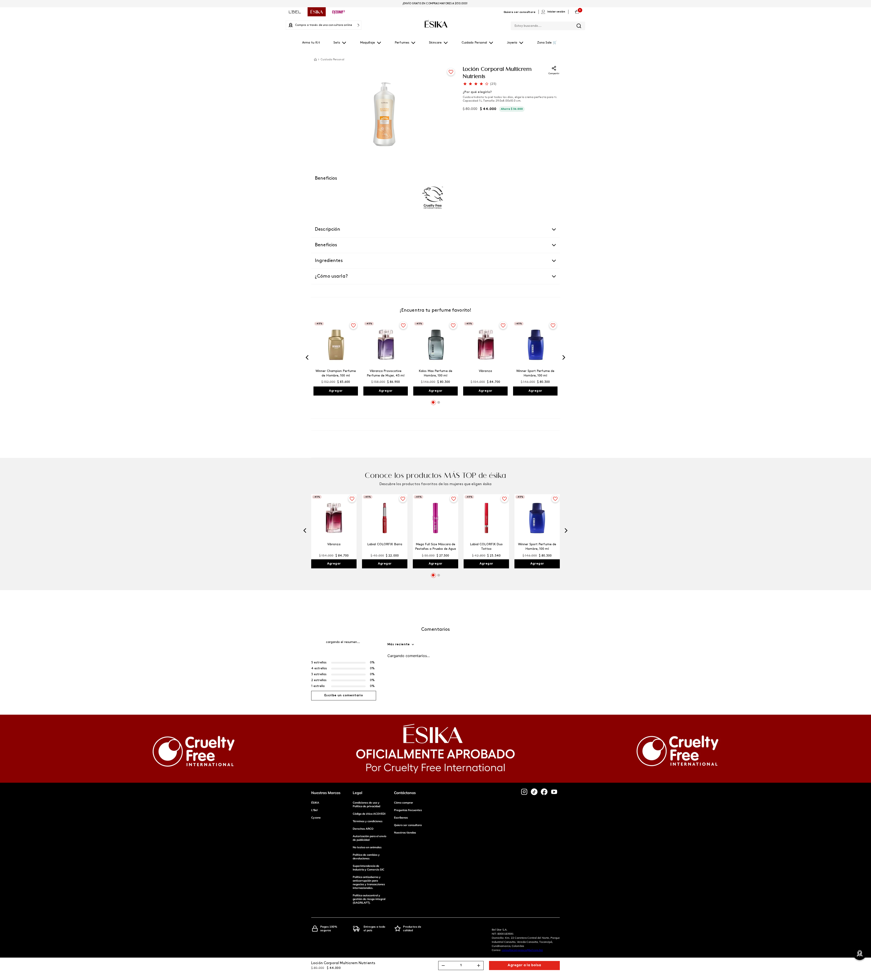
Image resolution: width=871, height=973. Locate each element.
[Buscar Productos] (579, 26)
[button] (433, 405)
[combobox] (548, 25)
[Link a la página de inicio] (315, 59)
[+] (478, 965)
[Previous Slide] (307, 359)
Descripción (327, 229)
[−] (443, 965)
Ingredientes (329, 261)
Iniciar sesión (556, 11)
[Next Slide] (563, 359)
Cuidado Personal (332, 59)
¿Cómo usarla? (331, 276)
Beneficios (326, 245)
